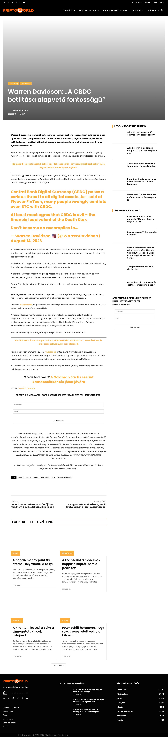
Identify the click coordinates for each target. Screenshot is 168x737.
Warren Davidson (64, 477)
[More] (38, 127)
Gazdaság (13, 83)
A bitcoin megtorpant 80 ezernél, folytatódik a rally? (33, 562)
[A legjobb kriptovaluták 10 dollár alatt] (119, 270)
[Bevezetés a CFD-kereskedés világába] (119, 235)
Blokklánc (17, 621)
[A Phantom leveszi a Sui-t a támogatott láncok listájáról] (34, 609)
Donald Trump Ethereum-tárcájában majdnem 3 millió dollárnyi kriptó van (32, 505)
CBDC (20, 477)
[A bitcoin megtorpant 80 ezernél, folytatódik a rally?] (34, 542)
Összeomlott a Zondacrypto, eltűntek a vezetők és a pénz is (142, 197)
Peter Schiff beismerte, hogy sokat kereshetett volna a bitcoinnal (83, 631)
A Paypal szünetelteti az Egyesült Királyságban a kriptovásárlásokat (86, 505)
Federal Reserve (31, 477)
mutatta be (50, 352)
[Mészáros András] (10, 110)
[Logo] (28, 10)
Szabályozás (67, 553)
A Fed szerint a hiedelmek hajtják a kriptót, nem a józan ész (81, 564)
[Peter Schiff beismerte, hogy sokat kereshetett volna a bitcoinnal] (83, 609)
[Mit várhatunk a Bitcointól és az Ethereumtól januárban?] (119, 286)
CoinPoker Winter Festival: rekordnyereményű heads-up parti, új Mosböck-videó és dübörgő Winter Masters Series (141, 252)
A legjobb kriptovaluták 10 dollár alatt (140, 268)
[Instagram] (12, 2)
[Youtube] (24, 2)
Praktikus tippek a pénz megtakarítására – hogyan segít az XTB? (141, 219)
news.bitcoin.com (26, 388)
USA (53, 477)
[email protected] (18, 693)
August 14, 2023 (26, 241)
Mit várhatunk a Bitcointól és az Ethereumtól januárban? (141, 283)
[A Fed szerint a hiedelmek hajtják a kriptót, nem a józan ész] (83, 542)
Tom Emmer (44, 477)
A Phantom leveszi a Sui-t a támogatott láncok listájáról (33, 631)
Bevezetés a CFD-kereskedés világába (142, 233)
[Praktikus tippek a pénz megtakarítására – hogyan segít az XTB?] (119, 220)
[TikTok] (16, 2)
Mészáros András (20, 110)
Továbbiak (57, 666)
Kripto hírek (25, 83)
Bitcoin (15, 553)
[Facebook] (8, 2)
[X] (20, 2)
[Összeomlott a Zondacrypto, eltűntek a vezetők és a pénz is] (119, 198)
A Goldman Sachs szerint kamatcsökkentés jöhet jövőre (63, 379)
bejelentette (26, 304)
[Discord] (4, 2)
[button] (162, 10)
